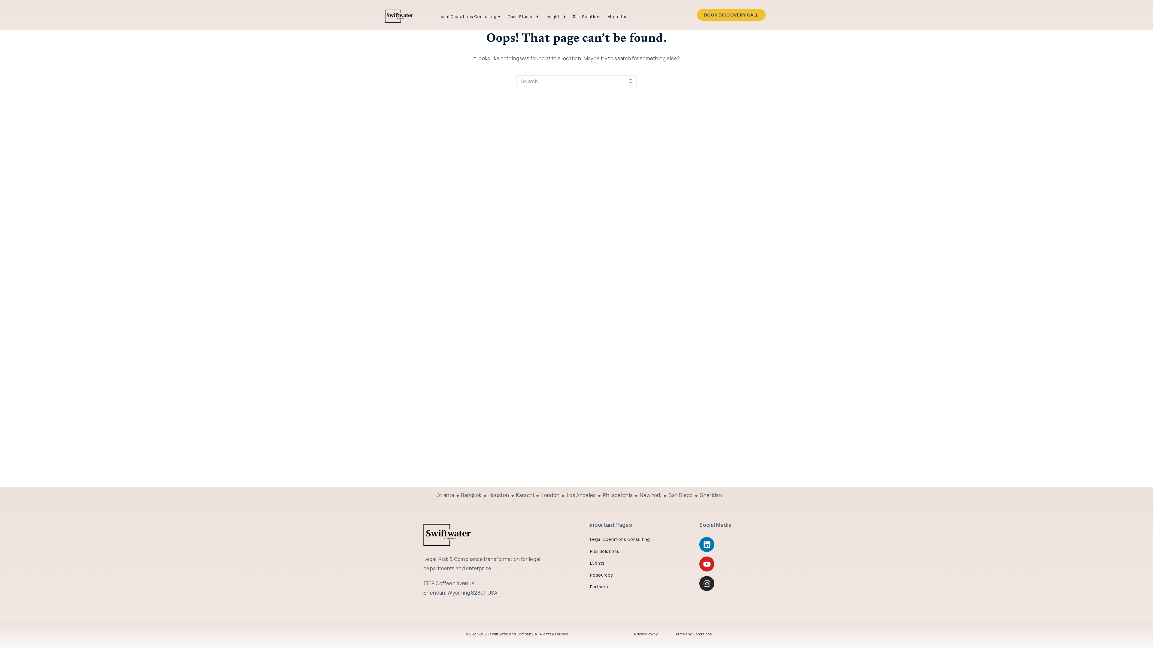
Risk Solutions (587, 16)
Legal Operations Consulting (620, 539)
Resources (601, 575)
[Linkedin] (706, 544)
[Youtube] (706, 564)
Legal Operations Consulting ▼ (469, 16)
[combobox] (571, 81)
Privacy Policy (646, 634)
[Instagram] (706, 583)
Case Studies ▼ (523, 16)
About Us (617, 16)
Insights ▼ (556, 16)
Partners (599, 587)
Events (597, 563)
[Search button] (630, 81)
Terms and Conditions (693, 634)
